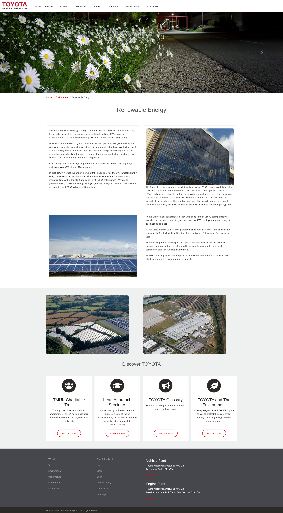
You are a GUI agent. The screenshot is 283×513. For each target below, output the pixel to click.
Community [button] (97, 6)
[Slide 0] (131, 89)
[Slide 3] (147, 89)
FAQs (99, 465)
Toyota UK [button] (64, 6)
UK (49, 465)
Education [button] (113, 6)
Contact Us (102, 488)
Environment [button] (81, 6)
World (51, 459)
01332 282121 (152, 475)
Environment (62, 97)
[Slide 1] (136, 89)
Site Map (101, 494)
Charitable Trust (105, 459)
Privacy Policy (104, 482)
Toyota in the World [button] (43, 6)
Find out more (69, 433)
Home (49, 97)
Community (54, 482)
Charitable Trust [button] (131, 6)
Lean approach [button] (151, 6)
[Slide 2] (141, 89)
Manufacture (54, 476)
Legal (99, 476)
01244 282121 (153, 498)
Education (53, 488)
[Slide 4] (152, 89)
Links (99, 471)
